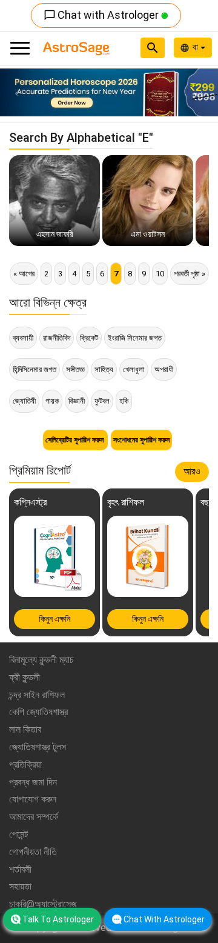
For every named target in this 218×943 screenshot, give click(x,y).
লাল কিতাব (25, 729)
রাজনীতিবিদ (56, 337)
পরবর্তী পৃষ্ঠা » (189, 273)
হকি (123, 400)
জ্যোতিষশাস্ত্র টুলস (37, 747)
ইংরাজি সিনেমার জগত (135, 337)
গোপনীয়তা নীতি (33, 852)
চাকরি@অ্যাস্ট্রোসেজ (43, 904)
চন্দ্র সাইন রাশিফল (37, 695)
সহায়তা (20, 886)
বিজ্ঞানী (76, 400)
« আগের (24, 273)
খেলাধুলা (134, 369)
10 (160, 273)
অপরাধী (163, 369)
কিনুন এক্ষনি (54, 619)
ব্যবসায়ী (23, 337)
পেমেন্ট (18, 834)
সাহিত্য (103, 369)
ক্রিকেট (89, 337)
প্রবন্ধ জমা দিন (33, 782)
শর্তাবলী (20, 869)
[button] (16, 92)
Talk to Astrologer (58, 919)
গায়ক (52, 400)
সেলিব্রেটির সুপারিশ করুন (75, 440)
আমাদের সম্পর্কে (33, 816)
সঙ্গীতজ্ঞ (75, 369)
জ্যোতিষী (24, 400)
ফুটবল (102, 400)
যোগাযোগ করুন (32, 799)
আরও (191, 471)
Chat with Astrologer (102, 14)
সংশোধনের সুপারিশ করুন (141, 440)
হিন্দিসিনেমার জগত (34, 369)
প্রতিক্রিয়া (25, 764)
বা (196, 47)
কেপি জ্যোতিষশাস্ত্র (38, 712)
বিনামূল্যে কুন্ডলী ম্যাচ (41, 659)
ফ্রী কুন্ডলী (24, 677)
